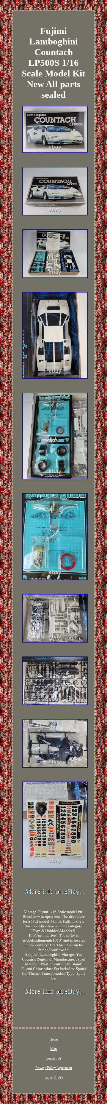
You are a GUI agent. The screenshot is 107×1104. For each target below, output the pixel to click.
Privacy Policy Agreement (53, 1068)
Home (53, 1039)
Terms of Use (53, 1077)
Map (53, 1049)
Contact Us (54, 1058)
